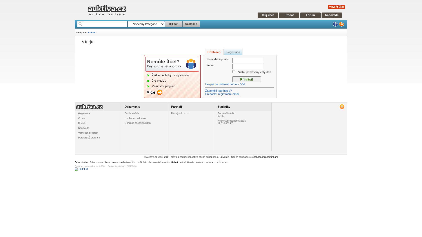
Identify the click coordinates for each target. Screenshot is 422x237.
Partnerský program (89, 137)
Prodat (289, 15)
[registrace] (172, 70)
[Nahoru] (342, 107)
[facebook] (335, 25)
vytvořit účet (336, 6)
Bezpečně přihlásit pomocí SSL (225, 84)
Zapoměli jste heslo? (218, 90)
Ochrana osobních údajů (138, 123)
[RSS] (341, 25)
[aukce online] (106, 16)
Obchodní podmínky (135, 118)
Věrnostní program (88, 132)
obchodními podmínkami (265, 157)
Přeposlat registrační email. (222, 94)
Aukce (91, 32)
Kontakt (82, 123)
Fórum (310, 15)
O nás (81, 118)
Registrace (233, 52)
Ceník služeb (132, 113)
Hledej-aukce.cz (180, 113)
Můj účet (268, 15)
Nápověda (331, 15)
